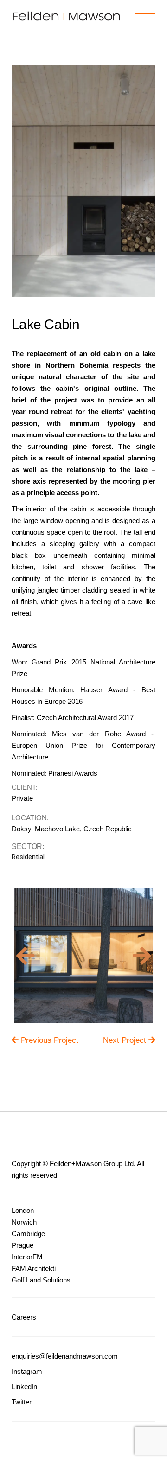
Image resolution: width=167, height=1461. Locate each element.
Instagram (27, 1371)
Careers (24, 1317)
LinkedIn (24, 1387)
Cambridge (28, 1234)
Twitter (22, 1402)
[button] (25, 955)
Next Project (125, 1040)
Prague (22, 1245)
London (23, 1210)
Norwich (24, 1222)
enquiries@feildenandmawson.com (65, 1356)
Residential (28, 857)
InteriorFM (27, 1257)
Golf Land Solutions (41, 1280)
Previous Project (49, 1040)
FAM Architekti (34, 1268)
